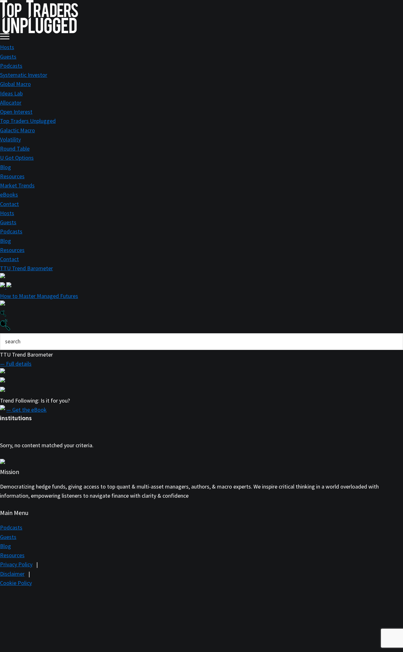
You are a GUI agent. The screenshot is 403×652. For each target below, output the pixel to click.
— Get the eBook (26, 409)
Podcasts (11, 65)
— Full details (15, 363)
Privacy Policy (16, 564)
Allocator (10, 102)
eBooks (9, 194)
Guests (8, 56)
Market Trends (17, 185)
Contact (9, 204)
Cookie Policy (16, 582)
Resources (12, 176)
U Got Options (17, 157)
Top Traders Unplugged (28, 120)
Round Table (15, 148)
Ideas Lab (11, 93)
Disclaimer (12, 573)
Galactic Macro (17, 130)
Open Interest (16, 111)
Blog (5, 167)
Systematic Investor (23, 74)
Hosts (7, 47)
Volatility (10, 139)
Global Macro (15, 84)
